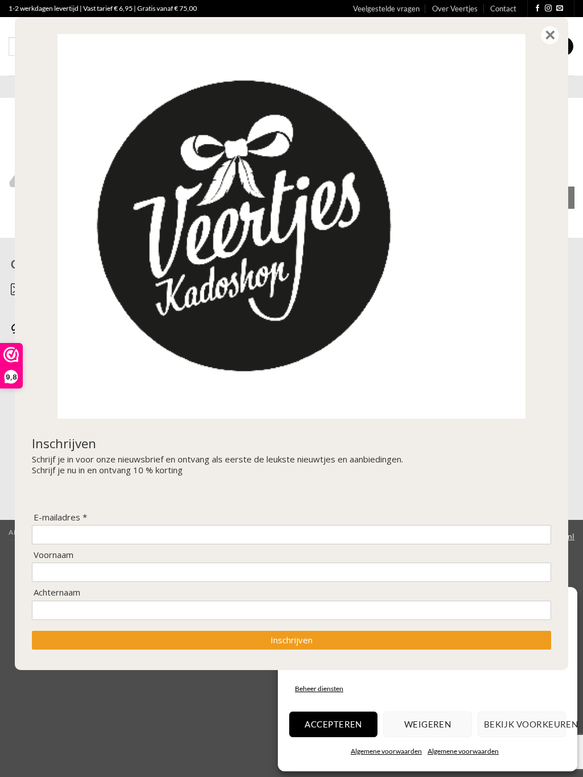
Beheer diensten (319, 688)
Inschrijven (291, 640)
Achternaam (57, 592)
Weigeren (427, 724)
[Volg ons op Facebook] (537, 9)
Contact (503, 8)
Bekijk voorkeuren (525, 724)
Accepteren (333, 724)
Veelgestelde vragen (386, 8)
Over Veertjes (455, 8)
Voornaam (53, 554)
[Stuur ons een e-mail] (559, 9)
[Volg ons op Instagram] (548, 9)
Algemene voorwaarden (386, 751)
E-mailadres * (60, 517)
